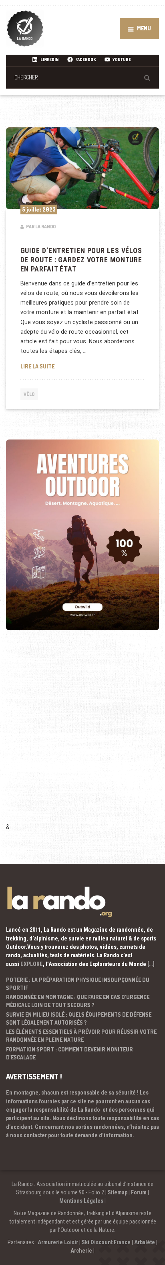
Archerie (81, 1250)
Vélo (29, 394)
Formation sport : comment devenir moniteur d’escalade (69, 1053)
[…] (151, 964)
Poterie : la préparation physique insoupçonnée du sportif (77, 983)
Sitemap (117, 1192)
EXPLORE (31, 964)
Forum (139, 1192)
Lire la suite (82, 366)
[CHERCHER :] (82, 77)
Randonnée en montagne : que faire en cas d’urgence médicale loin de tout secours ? (77, 1001)
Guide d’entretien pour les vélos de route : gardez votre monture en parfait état (81, 260)
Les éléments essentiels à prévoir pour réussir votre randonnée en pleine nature (81, 1035)
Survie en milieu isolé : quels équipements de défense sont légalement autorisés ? (78, 1018)
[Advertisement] (82, 737)
